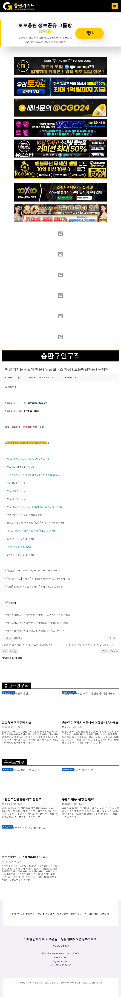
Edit (105, 651)
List (5, 651)
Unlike (18, 637)
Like (8, 637)
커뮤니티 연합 (91, 914)
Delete (114, 651)
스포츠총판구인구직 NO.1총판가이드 (25, 857)
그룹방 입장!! (89, 33)
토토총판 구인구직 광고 (16, 722)
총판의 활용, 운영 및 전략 (78, 799)
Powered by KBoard (12, 657)
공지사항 (105, 914)
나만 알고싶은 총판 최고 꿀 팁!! (21, 799)
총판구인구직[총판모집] (23, 914)
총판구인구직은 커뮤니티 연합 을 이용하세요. (90, 722)
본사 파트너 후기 (46, 914)
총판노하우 (76, 914)
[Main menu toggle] (115, 6)
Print (112, 637)
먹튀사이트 (62, 914)
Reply (13, 651)
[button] (106, 6)
